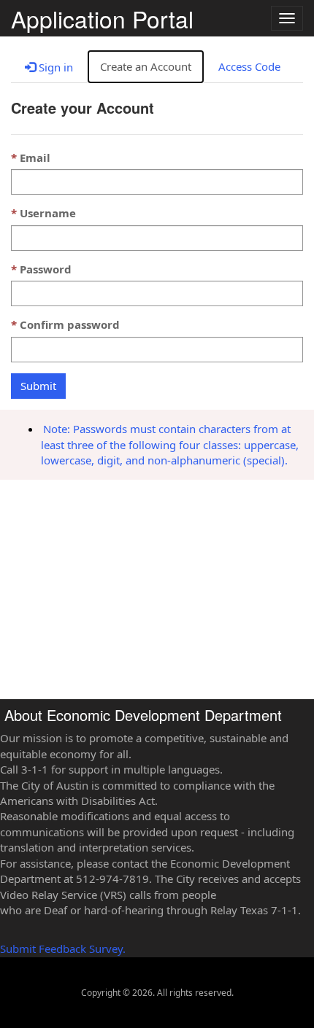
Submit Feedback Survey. (63, 948)
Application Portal (102, 16)
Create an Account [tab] (145, 66)
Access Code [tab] (249, 66)
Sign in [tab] (54, 67)
